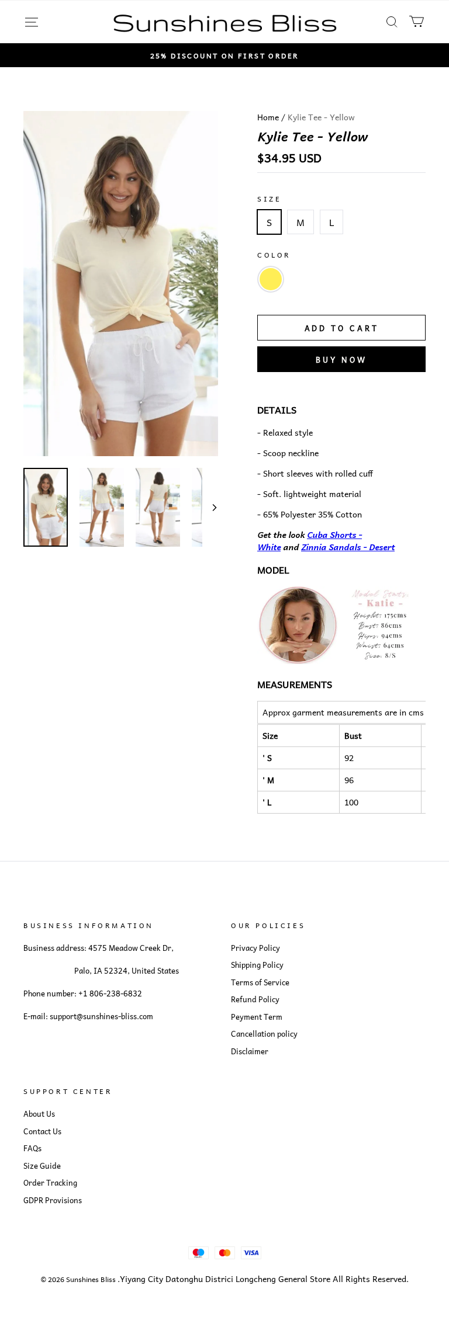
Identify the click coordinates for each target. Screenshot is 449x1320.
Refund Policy (255, 999)
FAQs (32, 1148)
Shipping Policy (257, 965)
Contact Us (42, 1131)
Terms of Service (260, 982)
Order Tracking (50, 1183)
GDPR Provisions (52, 1200)
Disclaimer (249, 1051)
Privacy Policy (255, 948)
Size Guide (42, 1166)
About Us (39, 1114)
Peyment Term (256, 1017)
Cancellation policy (264, 1034)
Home (268, 116)
